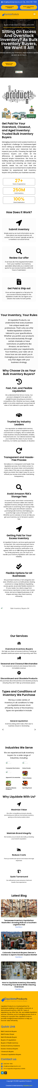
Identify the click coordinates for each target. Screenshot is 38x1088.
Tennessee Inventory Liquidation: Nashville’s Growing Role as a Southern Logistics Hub (19, 922)
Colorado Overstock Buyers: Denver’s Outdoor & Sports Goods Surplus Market (19, 953)
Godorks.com (27, 1086)
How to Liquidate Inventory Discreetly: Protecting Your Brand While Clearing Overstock (19, 984)
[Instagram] (5, 1072)
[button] (34, 14)
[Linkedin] (2, 1072)
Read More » (19, 927)
